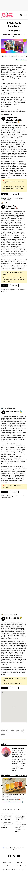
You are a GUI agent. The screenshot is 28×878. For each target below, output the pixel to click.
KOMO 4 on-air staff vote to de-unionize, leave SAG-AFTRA (6, 818)
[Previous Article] (2, 786)
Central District (5, 802)
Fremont (12, 802)
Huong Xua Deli (15, 267)
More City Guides (20, 775)
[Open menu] (25, 14)
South (17, 59)
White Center (23, 59)
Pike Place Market (18, 802)
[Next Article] (26, 786)
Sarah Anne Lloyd (9, 34)
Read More (4, 827)
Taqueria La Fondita (16, 667)
